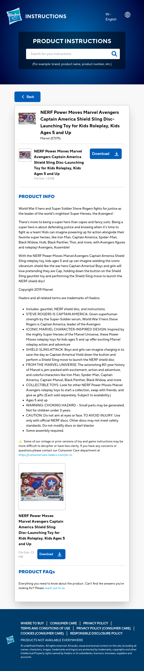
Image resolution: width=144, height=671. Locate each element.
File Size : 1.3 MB (44, 178)
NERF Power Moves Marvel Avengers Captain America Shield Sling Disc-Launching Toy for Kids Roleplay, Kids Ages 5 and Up (80, 123)
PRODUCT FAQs (37, 572)
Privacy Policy (95, 623)
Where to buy (32, 623)
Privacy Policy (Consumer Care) (103, 628)
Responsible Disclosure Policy (96, 633)
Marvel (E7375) (50, 138)
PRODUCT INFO (37, 197)
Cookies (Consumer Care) (42, 633)
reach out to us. (55, 588)
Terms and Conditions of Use (45, 628)
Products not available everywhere (52, 640)
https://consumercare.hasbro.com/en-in (45, 455)
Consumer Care (63, 623)
